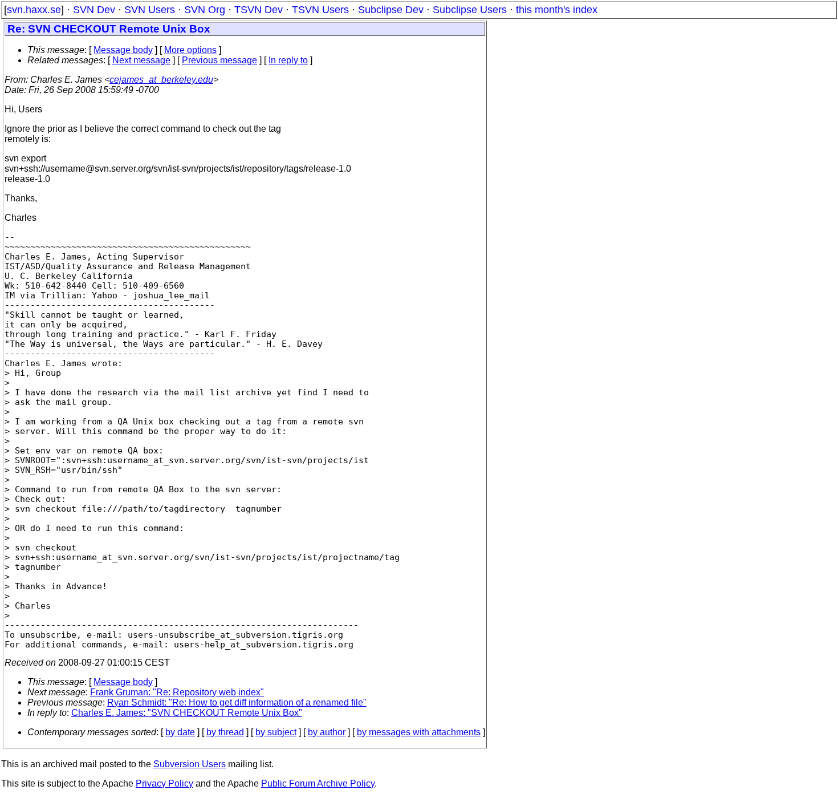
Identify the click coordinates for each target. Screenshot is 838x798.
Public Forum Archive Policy (318, 783)
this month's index (556, 9)
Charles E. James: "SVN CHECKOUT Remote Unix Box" (186, 713)
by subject (275, 732)
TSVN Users (320, 9)
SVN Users (149, 9)
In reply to (288, 60)
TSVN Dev (258, 9)
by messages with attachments (419, 732)
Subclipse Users (470, 9)
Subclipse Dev (391, 9)
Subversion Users (189, 764)
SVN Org (204, 9)
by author (326, 732)
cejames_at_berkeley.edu (161, 79)
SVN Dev (94, 9)
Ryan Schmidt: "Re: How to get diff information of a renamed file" (237, 702)
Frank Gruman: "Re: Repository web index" (177, 692)
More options (190, 50)
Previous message (219, 60)
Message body (123, 50)
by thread (225, 732)
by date (180, 732)
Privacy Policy (164, 783)
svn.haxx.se (34, 9)
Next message (141, 60)
